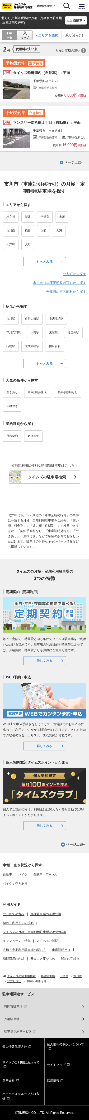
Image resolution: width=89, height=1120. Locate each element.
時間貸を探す (44, 6)
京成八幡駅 (32, 346)
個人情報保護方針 (14, 1046)
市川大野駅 (32, 318)
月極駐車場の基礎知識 (45, 914)
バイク (22, 874)
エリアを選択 (48, 35)
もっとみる (44, 261)
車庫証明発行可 (38, 392)
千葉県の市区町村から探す (66, 292)
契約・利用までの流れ (18, 923)
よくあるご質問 (47, 941)
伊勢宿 (45, 216)
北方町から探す (74, 274)
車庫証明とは (61, 950)
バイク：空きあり (15, 883)
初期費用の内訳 (13, 958)
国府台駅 (55, 346)
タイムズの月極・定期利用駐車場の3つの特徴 (34, 932)
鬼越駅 (53, 332)
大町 (28, 244)
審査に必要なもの (42, 958)
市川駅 (10, 318)
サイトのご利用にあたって (20, 1062)
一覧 (9, 37)
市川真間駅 (13, 332)
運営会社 (8, 1080)
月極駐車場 (11, 1019)
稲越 (28, 230)
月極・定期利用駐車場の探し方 (24, 950)
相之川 (10, 216)
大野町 (10, 244)
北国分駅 (73, 332)
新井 (28, 216)
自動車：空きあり (45, 874)
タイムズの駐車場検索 (47, 477)
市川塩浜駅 (56, 318)
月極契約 (12, 436)
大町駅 (35, 332)
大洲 (59, 230)
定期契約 (33, 436)
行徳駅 (10, 346)
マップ (25, 37)
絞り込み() (74, 35)
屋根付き (12, 406)
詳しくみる (44, 660)
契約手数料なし (68, 392)
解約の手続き (70, 958)
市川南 (10, 230)
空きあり (12, 392)
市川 (62, 216)
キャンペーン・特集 (17, 941)
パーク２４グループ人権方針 (20, 1096)
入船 (43, 230)
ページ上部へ (74, 162)
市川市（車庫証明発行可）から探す (59, 283)
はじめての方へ (13, 914)
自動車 (7, 874)
